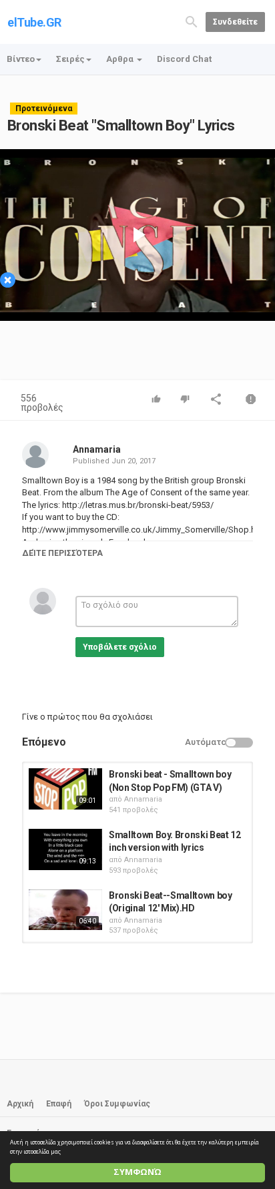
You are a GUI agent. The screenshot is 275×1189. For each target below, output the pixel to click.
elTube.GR (34, 22)
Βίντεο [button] (21, 59)
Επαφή (58, 1103)
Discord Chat (184, 59)
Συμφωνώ (137, 1172)
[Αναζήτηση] (192, 21)
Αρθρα (120, 59)
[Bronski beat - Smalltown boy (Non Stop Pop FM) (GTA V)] (65, 789)
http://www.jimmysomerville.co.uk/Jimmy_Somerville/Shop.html (145, 530)
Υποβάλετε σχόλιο (120, 647)
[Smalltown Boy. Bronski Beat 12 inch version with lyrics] (65, 849)
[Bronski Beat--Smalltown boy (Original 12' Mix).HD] (65, 910)
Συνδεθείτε (235, 22)
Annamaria (97, 449)
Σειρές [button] (70, 59)
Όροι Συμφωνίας (117, 1103)
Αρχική (20, 1103)
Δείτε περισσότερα (62, 553)
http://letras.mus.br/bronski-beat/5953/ (137, 505)
